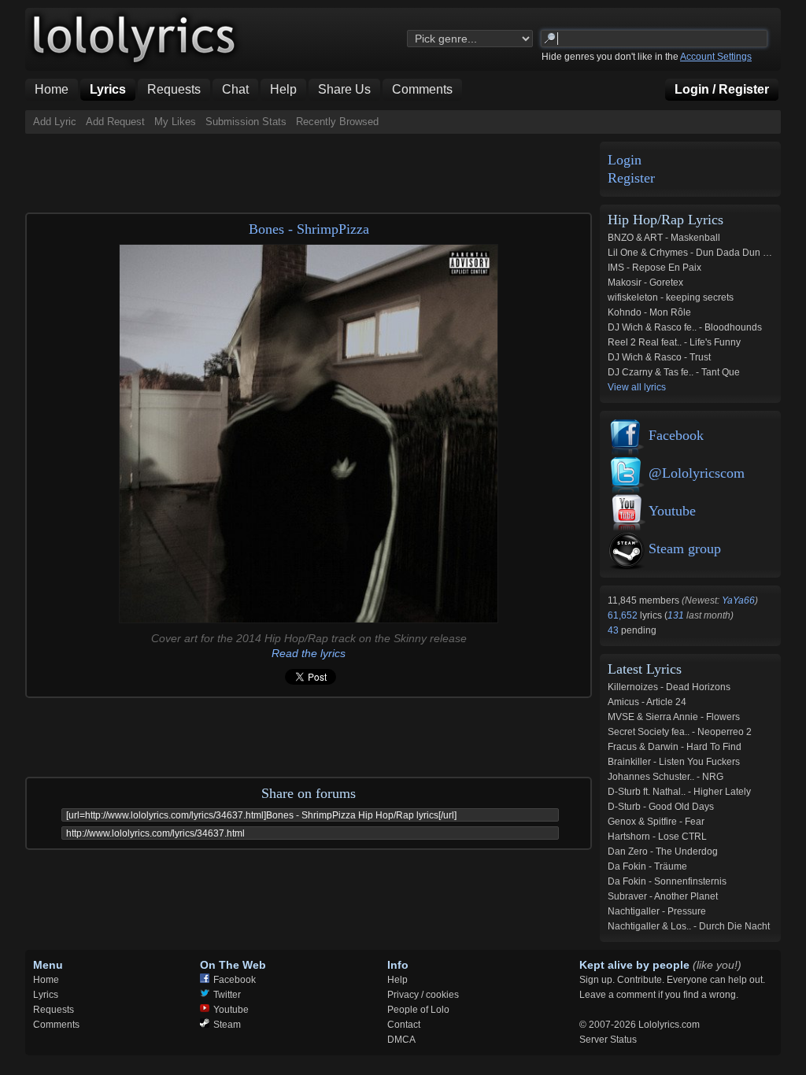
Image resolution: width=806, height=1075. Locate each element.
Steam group (685, 548)
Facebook (676, 435)
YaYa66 (738, 600)
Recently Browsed (337, 121)
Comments (56, 1024)
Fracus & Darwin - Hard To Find (674, 746)
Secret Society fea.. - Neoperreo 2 (680, 731)
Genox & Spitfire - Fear (656, 821)
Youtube (672, 511)
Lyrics (45, 994)
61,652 (624, 615)
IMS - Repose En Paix (654, 267)
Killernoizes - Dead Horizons (669, 687)
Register (631, 178)
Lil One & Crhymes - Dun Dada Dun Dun (694, 252)
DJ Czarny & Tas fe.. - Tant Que (674, 372)
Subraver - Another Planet (663, 896)
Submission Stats (246, 121)
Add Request (115, 121)
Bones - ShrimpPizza (309, 229)
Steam (227, 1024)
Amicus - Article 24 (647, 701)
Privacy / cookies (423, 994)
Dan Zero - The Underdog (663, 851)
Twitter (227, 994)
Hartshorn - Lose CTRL (657, 836)
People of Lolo (418, 1009)
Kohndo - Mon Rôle (649, 312)
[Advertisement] (311, 169)
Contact (403, 1024)
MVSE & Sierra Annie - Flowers (674, 716)
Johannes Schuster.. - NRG (665, 776)
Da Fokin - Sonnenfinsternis (667, 881)
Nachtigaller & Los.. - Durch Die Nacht (689, 926)
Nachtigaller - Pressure (657, 911)
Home (46, 979)
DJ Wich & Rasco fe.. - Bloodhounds (685, 327)
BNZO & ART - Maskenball (664, 237)
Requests (53, 1009)
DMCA (401, 1039)
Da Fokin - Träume (647, 866)
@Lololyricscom (697, 473)
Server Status (608, 1039)
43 (614, 630)
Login (624, 160)
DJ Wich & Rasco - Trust (659, 357)
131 (675, 615)
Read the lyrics (309, 653)
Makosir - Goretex (645, 282)
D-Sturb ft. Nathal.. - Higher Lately (679, 791)
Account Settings (716, 56)
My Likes (175, 121)
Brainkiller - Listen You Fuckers (674, 761)
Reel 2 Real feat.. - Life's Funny (674, 342)
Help (397, 979)
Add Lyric (54, 121)
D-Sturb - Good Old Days (661, 806)
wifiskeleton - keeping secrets (671, 297)
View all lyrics (637, 387)
